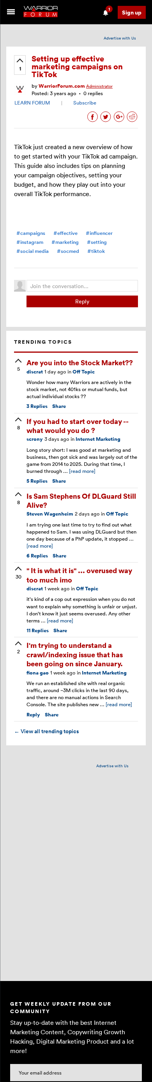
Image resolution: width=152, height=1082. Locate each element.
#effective (65, 233)
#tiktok (96, 251)
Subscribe (84, 102)
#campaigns (30, 233)
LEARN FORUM (32, 102)
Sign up (131, 12)
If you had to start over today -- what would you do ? (77, 425)
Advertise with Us (120, 38)
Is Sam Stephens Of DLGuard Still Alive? (81, 500)
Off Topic (83, 371)
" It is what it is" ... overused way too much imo (79, 574)
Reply (82, 301)
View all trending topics (46, 731)
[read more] (82, 470)
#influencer (99, 233)
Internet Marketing (98, 439)
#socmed (68, 251)
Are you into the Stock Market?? (80, 362)
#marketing (65, 242)
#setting (97, 242)
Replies (37, 406)
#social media (32, 251)
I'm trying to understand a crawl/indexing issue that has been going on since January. (75, 654)
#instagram (29, 242)
